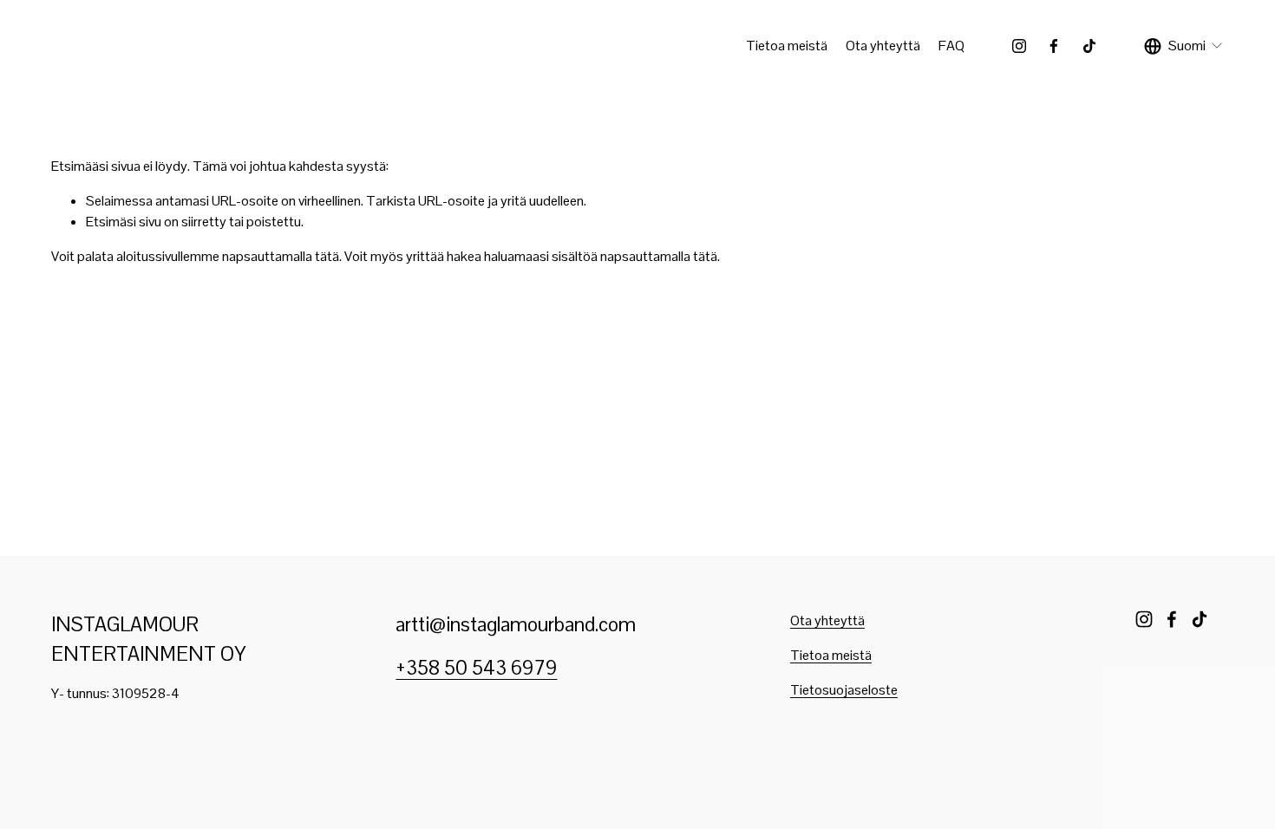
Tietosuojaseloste (844, 690)
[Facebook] (1053, 46)
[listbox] (1184, 45)
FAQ (951, 45)
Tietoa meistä (786, 45)
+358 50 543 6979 (476, 668)
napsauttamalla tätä (280, 256)
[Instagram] (1019, 46)
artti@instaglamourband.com (516, 624)
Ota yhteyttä (883, 45)
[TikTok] (1089, 46)
